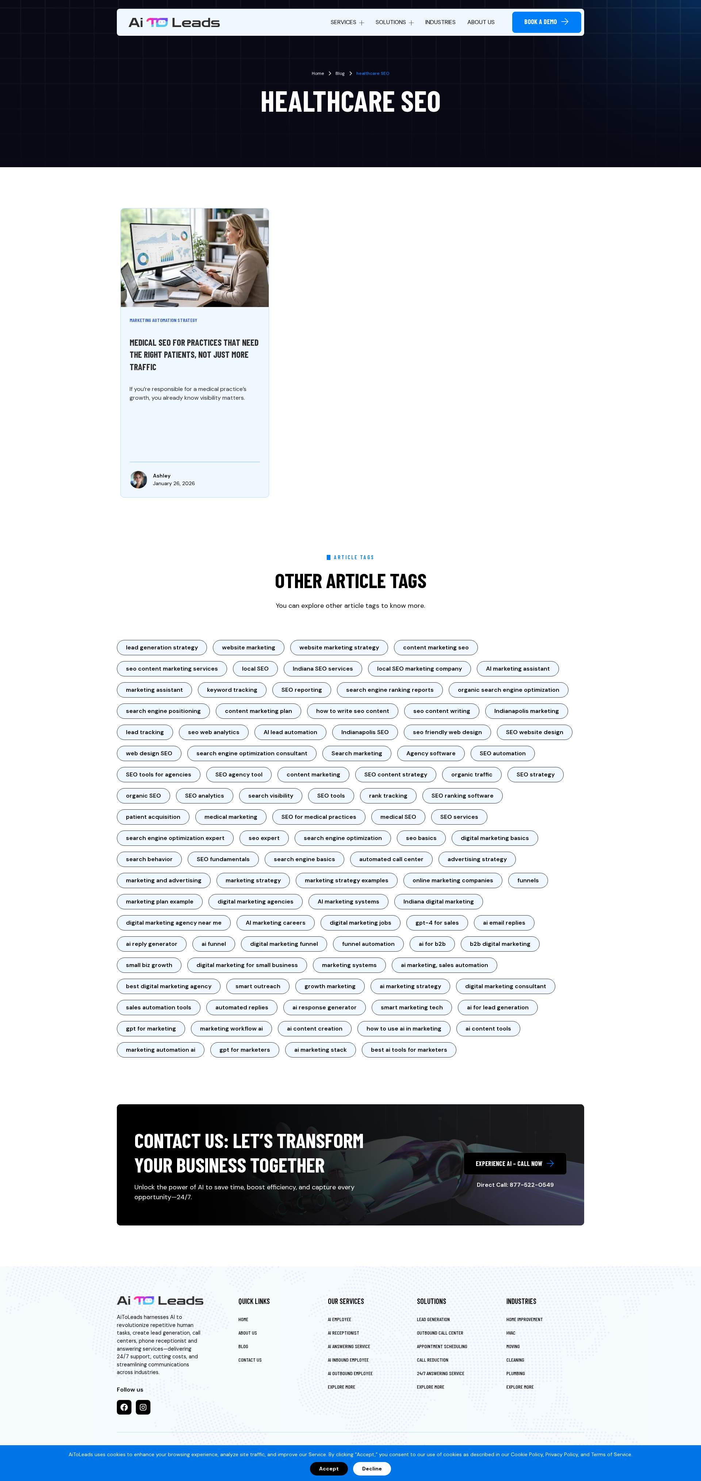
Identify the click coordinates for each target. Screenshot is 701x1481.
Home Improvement (524, 1319)
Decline (372, 1468)
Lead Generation (433, 1319)
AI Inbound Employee (348, 1360)
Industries (440, 22)
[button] (347, 22)
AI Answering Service (349, 1346)
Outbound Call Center (440, 1333)
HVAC (511, 1333)
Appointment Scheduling (442, 1346)
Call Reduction (432, 1360)
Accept (329, 1468)
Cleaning (515, 1360)
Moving (513, 1346)
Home (243, 1319)
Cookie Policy (527, 1454)
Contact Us (250, 1360)
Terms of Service (611, 1454)
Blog (243, 1346)
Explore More (341, 1387)
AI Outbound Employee (350, 1373)
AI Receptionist (343, 1333)
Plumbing (515, 1373)
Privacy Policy (561, 1454)
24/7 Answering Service (440, 1373)
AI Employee (339, 1319)
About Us (481, 22)
